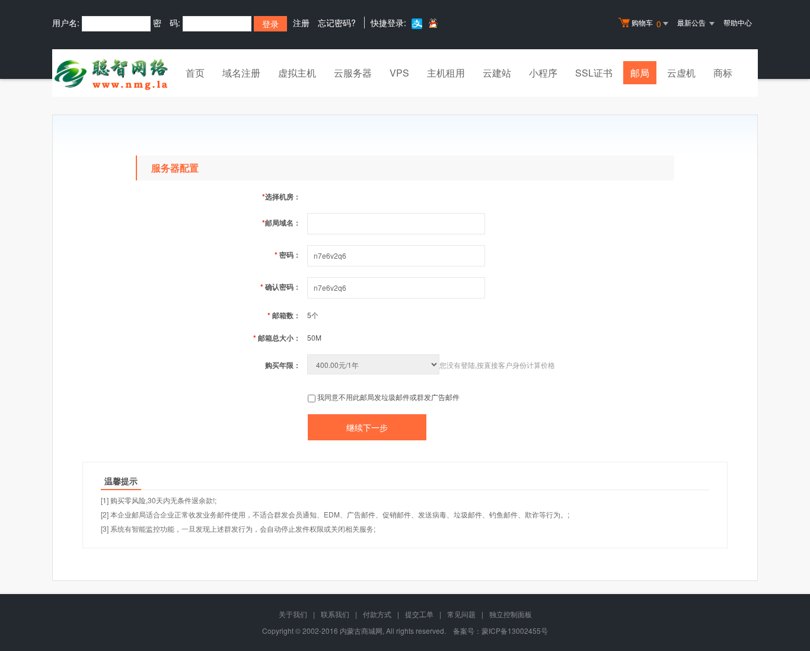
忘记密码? (337, 22)
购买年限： (283, 365)
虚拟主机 (297, 73)
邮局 (639, 73)
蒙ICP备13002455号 (514, 630)
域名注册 (241, 73)
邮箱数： (284, 315)
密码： (288, 254)
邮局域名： (281, 222)
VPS (399, 73)
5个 (312, 315)
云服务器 (353, 73)
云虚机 (681, 73)
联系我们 (335, 614)
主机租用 (446, 73)
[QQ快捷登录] (433, 23)
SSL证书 (594, 73)
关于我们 (293, 614)
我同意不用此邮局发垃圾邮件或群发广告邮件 (388, 397)
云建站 (497, 73)
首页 (195, 73)
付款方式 (377, 614)
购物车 (646, 23)
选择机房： (281, 196)
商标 (722, 73)
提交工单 (419, 614)
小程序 (543, 73)
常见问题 (461, 614)
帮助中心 (737, 22)
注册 (301, 22)
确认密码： (280, 286)
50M (314, 337)
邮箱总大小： (277, 337)
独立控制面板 (510, 614)
